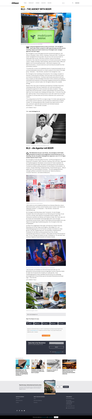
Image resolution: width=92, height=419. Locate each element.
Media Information (19, 400)
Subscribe (66, 386)
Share (30, 323)
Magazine (49, 2)
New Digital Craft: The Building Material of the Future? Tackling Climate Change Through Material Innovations (22, 372)
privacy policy (44, 417)
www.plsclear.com (34, 330)
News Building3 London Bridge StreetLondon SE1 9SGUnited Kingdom (70, 402)
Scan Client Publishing (38, 400)
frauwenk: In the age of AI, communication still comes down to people (37, 371)
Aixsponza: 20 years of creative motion (52, 370)
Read (60, 386)
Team (35, 398)
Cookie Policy (57, 352)
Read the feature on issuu (32, 318)
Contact (17, 402)
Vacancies (35, 402)
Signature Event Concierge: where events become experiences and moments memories (69, 371)
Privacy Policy (59, 351)
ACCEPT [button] (56, 417)
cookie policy (50, 417)
